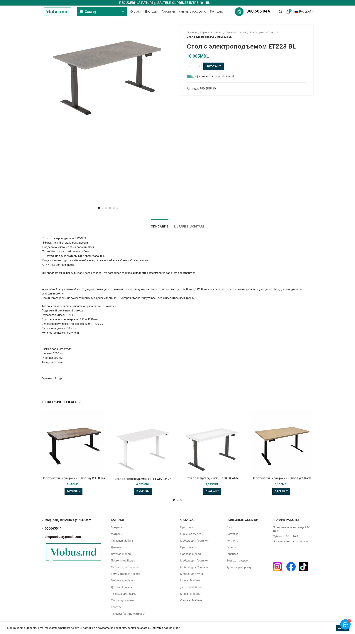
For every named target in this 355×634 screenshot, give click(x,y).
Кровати (116, 607)
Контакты (232, 540)
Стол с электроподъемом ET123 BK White (212, 478)
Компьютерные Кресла (125, 574)
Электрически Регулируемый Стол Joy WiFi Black (73, 478)
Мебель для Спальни (124, 567)
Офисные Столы (236, 32)
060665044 (53, 528)
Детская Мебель (121, 554)
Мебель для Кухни (123, 580)
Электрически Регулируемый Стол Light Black (281, 478)
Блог (229, 527)
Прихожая (186, 527)
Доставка (232, 534)
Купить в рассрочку (238, 567)
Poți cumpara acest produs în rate (214, 76)
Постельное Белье (123, 560)
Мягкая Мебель (190, 580)
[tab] (159, 224)
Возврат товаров (237, 560)
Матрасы (117, 527)
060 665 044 (258, 11)
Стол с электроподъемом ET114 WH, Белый (143, 478)
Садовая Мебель (191, 554)
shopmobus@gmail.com (63, 537)
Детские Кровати (121, 587)
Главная (192, 32)
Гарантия (232, 554)
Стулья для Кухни (122, 600)
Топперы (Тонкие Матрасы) (128, 613)
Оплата (231, 547)
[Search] (280, 11)
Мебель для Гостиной (194, 540)
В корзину (214, 66)
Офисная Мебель (211, 32)
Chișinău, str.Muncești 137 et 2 (68, 520)
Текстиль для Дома (123, 593)
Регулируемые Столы (262, 32)
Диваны (116, 547)
